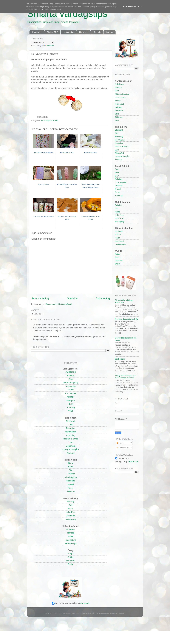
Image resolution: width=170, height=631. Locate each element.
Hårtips (118, 234)
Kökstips (118, 107)
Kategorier (37, 32)
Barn (117, 169)
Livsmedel (119, 218)
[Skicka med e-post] (38, 117)
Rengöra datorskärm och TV (126, 319)
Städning (118, 117)
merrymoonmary (102, 613)
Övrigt (117, 264)
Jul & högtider (46, 120)
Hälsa (117, 238)
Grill (116, 208)
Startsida (72, 298)
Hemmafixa (119, 140)
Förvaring (119, 136)
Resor (117, 192)
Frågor (118, 254)
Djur (117, 176)
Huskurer (83, 32)
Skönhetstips (120, 244)
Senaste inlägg (40, 298)
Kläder (118, 101)
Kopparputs (120, 104)
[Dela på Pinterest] (47, 117)
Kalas (55, 120)
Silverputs (119, 110)
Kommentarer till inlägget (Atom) (58, 304)
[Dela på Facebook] (44, 117)
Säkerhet (118, 196)
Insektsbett (119, 241)
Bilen (117, 172)
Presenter (119, 186)
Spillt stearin (120, 359)
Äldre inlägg (103, 298)
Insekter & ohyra (121, 146)
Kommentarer (124, 447)
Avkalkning (119, 84)
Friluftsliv (118, 179)
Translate (50, 46)
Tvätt (117, 120)
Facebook (85, 603)
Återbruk (118, 160)
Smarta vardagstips (67, 13)
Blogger (121, 613)
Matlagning (119, 222)
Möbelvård (119, 153)
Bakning (118, 205)
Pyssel (118, 189)
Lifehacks (97, 32)
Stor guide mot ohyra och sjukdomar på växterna (125, 376)
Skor (117, 114)
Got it (141, 6)
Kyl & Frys (119, 215)
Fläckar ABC (52, 32)
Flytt (117, 133)
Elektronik (119, 130)
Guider (118, 257)
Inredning (119, 143)
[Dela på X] (42, 117)
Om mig (109, 32)
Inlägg (121, 443)
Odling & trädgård (122, 156)
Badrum (118, 87)
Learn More (129, 6)
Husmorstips (68, 32)
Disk (117, 91)
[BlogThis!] (40, 117)
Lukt (117, 150)
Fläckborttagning (122, 94)
